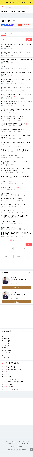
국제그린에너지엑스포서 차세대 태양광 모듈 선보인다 (15, 150)
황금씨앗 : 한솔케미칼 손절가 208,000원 (12, 199)
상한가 (3, 67)
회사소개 (7, 441)
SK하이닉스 (7, 352)
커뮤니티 (4, 11)
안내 (17, 240)
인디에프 (6, 338)
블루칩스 (5, 48)
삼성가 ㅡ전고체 (5, 181)
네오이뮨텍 (7, 341)
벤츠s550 (5, 195)
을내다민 (3, 206)
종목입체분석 (22, 11)
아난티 (6, 348)
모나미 (6, 355)
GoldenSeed (4, 200)
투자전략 (12, 11)
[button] (13, 39)
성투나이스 (4, 178)
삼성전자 (6, 343)
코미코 (6, 336)
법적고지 (17, 443)
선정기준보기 (10, 331)
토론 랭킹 (10, 363)
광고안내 (19, 441)
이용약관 (25, 441)
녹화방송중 (16, 287)
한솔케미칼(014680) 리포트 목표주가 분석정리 (13, 124)
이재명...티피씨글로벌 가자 (8, 227)
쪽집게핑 (3, 131)
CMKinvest (4, 157)
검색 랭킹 (4, 363)
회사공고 (13, 441)
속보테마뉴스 (4, 152)
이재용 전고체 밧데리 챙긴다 (8, 187)
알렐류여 (3, 212)
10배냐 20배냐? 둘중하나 (8, 221)
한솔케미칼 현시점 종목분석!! (9, 155)
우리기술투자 (7, 350)
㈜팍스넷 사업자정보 (16, 446)
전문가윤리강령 (24, 443)
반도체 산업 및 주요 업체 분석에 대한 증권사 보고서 (14, 216)
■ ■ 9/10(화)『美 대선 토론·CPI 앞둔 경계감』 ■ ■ (14, 176)
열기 (31, 449)
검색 (27, 7)
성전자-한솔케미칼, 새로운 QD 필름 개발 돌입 (13, 129)
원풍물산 (6, 357)
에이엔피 (6, 345)
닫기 (30, 2)
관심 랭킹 (16, 363)
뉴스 (29, 11)
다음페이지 (24, 248)
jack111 (3, 217)
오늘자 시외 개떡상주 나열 (8, 210)
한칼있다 (3, 183)
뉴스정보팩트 (4, 165)
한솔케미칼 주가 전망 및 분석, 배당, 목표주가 (13, 204)
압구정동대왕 (6, 229)
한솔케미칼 (8, 21)
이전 (26, 272)
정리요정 (5, 63)
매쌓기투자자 (6, 68)
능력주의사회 (4, 236)
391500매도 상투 (5, 193)
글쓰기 (28, 40)
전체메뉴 (31, 7)
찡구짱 (2, 223)
